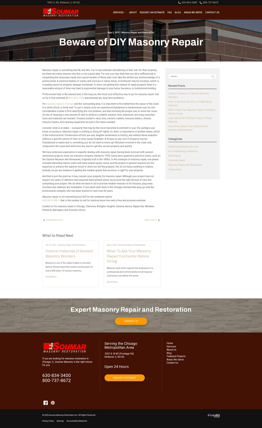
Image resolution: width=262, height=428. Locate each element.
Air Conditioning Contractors (183, 151)
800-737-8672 (210, 2)
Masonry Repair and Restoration (138, 32)
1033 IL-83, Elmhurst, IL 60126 (63, 2)
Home (170, 343)
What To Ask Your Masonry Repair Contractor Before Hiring (129, 256)
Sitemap (60, 421)
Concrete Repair (176, 160)
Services (118, 12)
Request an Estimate (152, 12)
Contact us (212, 12)
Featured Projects (176, 356)
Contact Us (131, 321)
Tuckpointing (175, 169)
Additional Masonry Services (183, 146)
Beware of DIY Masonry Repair (131, 42)
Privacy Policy (48, 421)
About (133, 12)
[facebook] (45, 403)
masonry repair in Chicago (60, 103)
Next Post (151, 220)
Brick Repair (174, 155)
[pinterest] (52, 403)
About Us (171, 349)
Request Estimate (125, 377)
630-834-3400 (189, 2)
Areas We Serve (193, 12)
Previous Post (54, 220)
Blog (178, 12)
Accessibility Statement (77, 421)
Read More (50, 277)
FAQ (170, 12)
